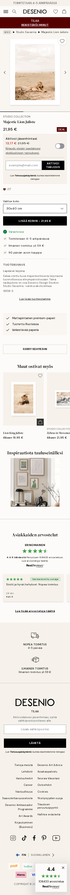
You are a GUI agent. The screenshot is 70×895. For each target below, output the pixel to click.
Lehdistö (27, 771)
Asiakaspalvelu (47, 771)
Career (28, 785)
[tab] (11, 110)
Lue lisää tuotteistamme (35, 299)
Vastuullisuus (24, 791)
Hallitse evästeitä (49, 814)
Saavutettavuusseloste (17, 798)
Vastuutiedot (24, 778)
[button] (51, 878)
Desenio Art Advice (50, 765)
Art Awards (26, 816)
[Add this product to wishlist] (62, 40)
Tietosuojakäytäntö (25, 175)
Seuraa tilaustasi (49, 778)
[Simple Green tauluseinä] (35, 482)
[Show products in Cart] (64, 11)
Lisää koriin (35, 221)
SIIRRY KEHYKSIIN (35, 349)
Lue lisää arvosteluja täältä (35, 611)
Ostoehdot (45, 785)
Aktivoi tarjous (53, 165)
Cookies (43, 791)
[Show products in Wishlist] (55, 11)
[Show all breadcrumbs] (7, 32)
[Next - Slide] (65, 72)
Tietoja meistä (24, 765)
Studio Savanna (26, 32)
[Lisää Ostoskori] (40, 422)
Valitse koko (11, 201)
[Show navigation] (6, 11)
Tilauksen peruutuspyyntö (48, 806)
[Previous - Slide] (5, 72)
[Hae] (14, 11)
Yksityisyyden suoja (50, 798)
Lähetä (35, 743)
